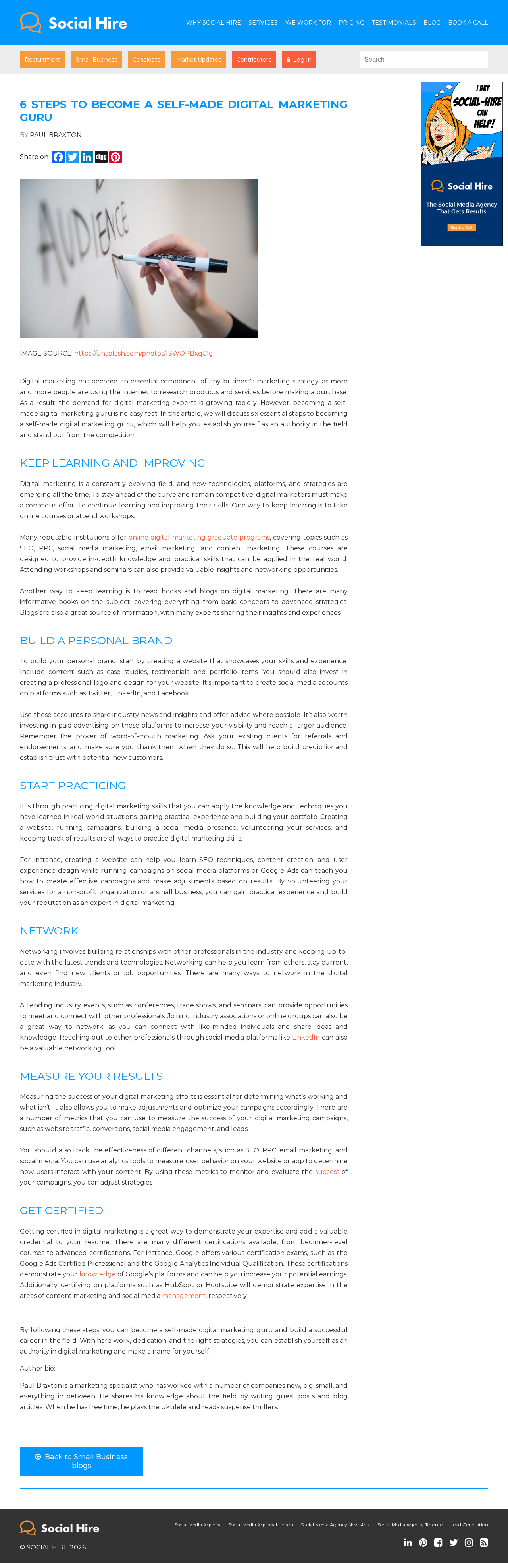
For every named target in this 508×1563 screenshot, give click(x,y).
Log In (301, 59)
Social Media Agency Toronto (410, 1525)
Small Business (96, 59)
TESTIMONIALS (394, 22)
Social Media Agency (197, 1525)
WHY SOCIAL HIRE (213, 22)
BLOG (432, 22)
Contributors (254, 59)
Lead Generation (469, 1525)
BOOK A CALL (468, 22)
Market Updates (198, 59)
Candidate (147, 59)
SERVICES (263, 22)
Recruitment (42, 59)
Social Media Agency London (260, 1525)
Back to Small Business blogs (84, 1461)
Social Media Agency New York (335, 1525)
